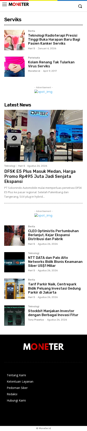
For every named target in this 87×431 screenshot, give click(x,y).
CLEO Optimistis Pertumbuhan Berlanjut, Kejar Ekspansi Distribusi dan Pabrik (53, 235)
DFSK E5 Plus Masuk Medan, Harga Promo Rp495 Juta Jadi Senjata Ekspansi (40, 176)
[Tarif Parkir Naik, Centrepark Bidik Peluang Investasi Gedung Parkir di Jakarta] (14, 289)
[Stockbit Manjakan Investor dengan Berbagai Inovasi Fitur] (14, 315)
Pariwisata (34, 58)
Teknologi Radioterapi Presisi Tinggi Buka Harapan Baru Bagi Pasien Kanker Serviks (54, 39)
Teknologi (9, 166)
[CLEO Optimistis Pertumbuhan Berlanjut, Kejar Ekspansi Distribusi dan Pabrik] (14, 235)
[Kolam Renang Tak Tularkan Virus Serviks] (14, 67)
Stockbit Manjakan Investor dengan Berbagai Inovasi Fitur (53, 313)
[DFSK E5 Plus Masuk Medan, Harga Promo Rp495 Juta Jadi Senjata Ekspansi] (43, 136)
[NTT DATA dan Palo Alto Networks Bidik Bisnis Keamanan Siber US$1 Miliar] (14, 262)
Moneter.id (34, 71)
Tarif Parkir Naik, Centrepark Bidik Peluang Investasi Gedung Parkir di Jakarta (54, 288)
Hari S (31, 48)
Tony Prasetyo (36, 319)
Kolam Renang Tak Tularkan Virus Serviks (51, 64)
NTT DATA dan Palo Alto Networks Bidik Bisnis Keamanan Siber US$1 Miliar (55, 262)
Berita (31, 31)
